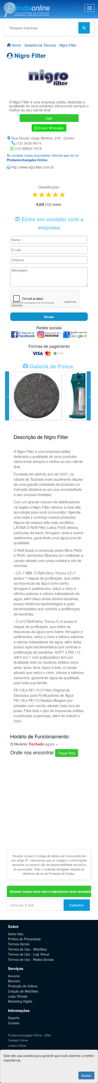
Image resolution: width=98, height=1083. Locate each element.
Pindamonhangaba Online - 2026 (29, 1035)
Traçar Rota (66, 753)
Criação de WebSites (23, 991)
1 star (35, 194)
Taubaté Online (18, 1040)
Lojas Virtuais (17, 996)
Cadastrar (77, 905)
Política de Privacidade (24, 939)
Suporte (13, 1017)
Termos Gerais (18, 944)
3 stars (49, 194)
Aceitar (86, 1075)
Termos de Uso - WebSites (27, 949)
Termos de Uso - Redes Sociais (31, 959)
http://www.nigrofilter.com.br (32, 166)
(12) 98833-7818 (28, 148)
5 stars (62, 194)
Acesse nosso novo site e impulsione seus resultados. (50, 891)
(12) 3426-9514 (28, 142)
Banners (14, 981)
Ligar (49, 118)
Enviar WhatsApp (51, 128)
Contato (13, 1023)
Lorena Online (17, 1045)
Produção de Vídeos (22, 986)
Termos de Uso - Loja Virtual (28, 954)
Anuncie (14, 976)
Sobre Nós (15, 934)
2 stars (42, 194)
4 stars (55, 194)
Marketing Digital (20, 1001)
